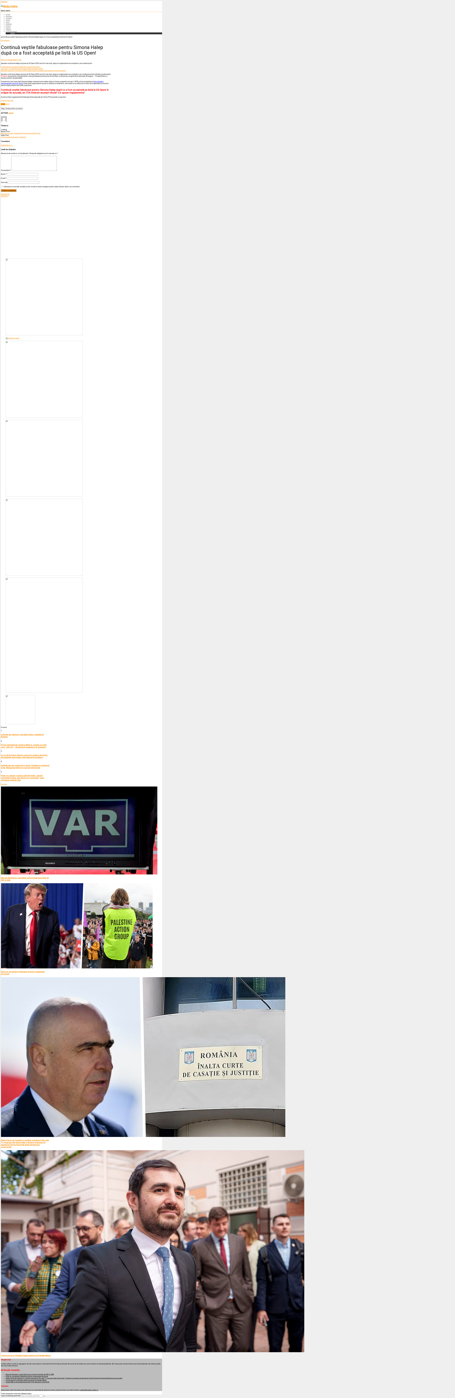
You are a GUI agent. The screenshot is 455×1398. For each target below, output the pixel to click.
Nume (4, 174)
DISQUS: (4, 196)
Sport (7, 22)
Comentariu (6, 170)
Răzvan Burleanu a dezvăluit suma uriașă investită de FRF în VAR (30, 1374)
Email (3, 178)
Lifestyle (8, 18)
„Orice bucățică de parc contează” (13, 137)
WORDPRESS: (7, 145)
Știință (8, 20)
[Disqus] (56, 226)
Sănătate (9, 24)
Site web (4, 182)
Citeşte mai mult (7, 101)
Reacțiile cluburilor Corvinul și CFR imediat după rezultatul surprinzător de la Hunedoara (33, 71)
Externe (8, 28)
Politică (8, 26)
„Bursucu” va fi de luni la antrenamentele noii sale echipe (22, 69)
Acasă (8, 14)
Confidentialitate (11, 31)
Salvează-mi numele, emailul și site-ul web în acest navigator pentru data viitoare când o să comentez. (42, 187)
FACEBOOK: (5, 194)
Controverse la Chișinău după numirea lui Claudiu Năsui (25, 1355)
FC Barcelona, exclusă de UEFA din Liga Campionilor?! (20, 67)
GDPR (12, 33)
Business (9, 16)
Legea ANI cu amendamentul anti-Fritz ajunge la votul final (27, 1382)
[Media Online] (9, 6)
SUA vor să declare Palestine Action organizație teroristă (27, 1376)
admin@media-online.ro (89, 1390)
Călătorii (8, 30)
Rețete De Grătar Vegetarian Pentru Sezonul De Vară (20, 133)
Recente (4, 784)
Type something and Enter (11, 1396)
